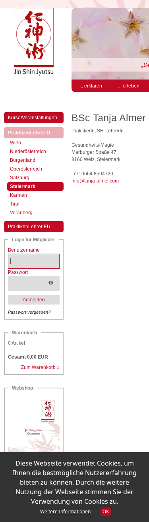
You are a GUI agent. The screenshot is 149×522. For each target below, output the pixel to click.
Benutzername (24, 250)
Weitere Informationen (65, 511)
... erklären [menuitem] (90, 86)
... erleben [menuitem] (128, 86)
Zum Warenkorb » (40, 367)
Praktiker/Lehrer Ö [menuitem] (36, 133)
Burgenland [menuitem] (22, 160)
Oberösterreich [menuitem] (26, 169)
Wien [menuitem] (15, 143)
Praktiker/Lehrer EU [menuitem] (29, 226)
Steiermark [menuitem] (29, 186)
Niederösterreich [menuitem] (28, 151)
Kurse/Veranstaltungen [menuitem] (32, 117)
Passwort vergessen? (29, 312)
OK (106, 511)
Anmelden (34, 300)
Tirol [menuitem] (14, 204)
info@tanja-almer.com (95, 181)
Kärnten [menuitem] (18, 195)
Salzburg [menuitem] (19, 177)
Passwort (18, 272)
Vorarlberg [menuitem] (21, 212)
